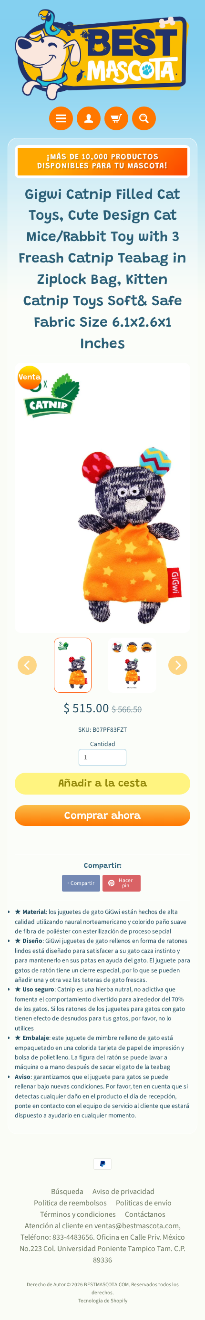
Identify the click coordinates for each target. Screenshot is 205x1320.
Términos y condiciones (78, 1214)
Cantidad (102, 743)
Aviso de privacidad (123, 1191)
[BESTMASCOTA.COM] (102, 55)
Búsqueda (67, 1191)
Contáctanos (145, 1214)
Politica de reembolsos (70, 1203)
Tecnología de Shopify (102, 1300)
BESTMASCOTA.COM (106, 1284)
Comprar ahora (102, 816)
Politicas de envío (144, 1203)
